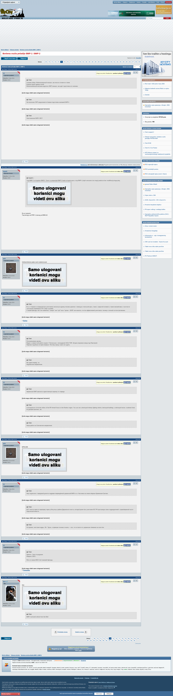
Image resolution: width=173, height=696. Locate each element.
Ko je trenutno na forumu (11, 658)
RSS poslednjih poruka (151, 169)
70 (49, 61)
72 (55, 61)
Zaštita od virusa (111, 682)
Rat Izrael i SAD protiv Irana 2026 (154, 84)
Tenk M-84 (148, 143)
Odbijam (109, 693)
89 (108, 61)
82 (86, 61)
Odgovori (24, 58)
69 (46, 61)
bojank (5, 171)
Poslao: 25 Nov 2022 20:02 (10, 378)
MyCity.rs (103, 682)
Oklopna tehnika (14, 49)
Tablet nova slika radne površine (154, 246)
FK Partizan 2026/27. (151, 256)
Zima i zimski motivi (151, 226)
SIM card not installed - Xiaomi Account (156, 242)
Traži (157, 2)
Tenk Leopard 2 (149, 132)
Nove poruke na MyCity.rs (151, 222)
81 (83, 61)
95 (126, 61)
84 (92, 61)
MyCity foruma (46, 689)
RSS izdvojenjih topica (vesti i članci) (156, 174)
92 (117, 61)
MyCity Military (117, 2)
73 (58, 61)
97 (133, 61)
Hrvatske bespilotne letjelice (153, 204)
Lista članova (151, 2)
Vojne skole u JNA (150, 195)
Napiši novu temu (10, 58)
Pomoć (162, 2)
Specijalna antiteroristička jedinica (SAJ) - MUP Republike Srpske (157, 214)
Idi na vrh (138, 643)
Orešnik (147, 95)
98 (136, 61)
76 (67, 61)
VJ (4, 73)
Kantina (138, 2)
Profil (26, 161)
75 (64, 61)
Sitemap (87, 678)
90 (111, 61)
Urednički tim (94, 678)
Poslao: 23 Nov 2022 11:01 (10, 327)
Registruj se (132, 2)
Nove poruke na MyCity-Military (153, 180)
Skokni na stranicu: (128, 66)
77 (70, 61)
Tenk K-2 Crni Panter (151, 148)
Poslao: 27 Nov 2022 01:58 (10, 480)
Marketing (168, 2)
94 (123, 61)
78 (74, 61)
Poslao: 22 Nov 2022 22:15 (10, 293)
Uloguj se (125, 2)
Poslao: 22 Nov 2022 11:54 (10, 69)
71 (52, 61)
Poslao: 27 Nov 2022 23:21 (10, 541)
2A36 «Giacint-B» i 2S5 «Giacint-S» (155, 200)
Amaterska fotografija (151, 231)
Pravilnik (144, 2)
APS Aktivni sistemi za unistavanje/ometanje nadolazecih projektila (157, 153)
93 (120, 61)
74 (61, 61)
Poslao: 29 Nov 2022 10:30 (10, 577)
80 (80, 61)
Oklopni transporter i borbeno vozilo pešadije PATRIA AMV (155, 137)
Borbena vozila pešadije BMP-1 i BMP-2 (30, 49)
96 (129, 61)
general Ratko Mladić (151, 184)
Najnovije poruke (78, 678)
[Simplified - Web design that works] (114, 687)
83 (89, 61)
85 (95, 61)
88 (105, 61)
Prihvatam (99, 693)
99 (139, 61)
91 (114, 61)
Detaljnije (83, 660)
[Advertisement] (86, 35)
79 (77, 61)
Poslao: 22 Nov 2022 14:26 (10, 254)
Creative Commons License (110, 685)
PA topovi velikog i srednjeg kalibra (155, 209)
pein (4, 258)
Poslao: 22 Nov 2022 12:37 (10, 167)
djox (4, 581)
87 (102, 61)
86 (98, 61)
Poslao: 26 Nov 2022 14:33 (10, 439)
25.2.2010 (138, 58)
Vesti (99, 682)
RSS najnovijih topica (151, 164)
